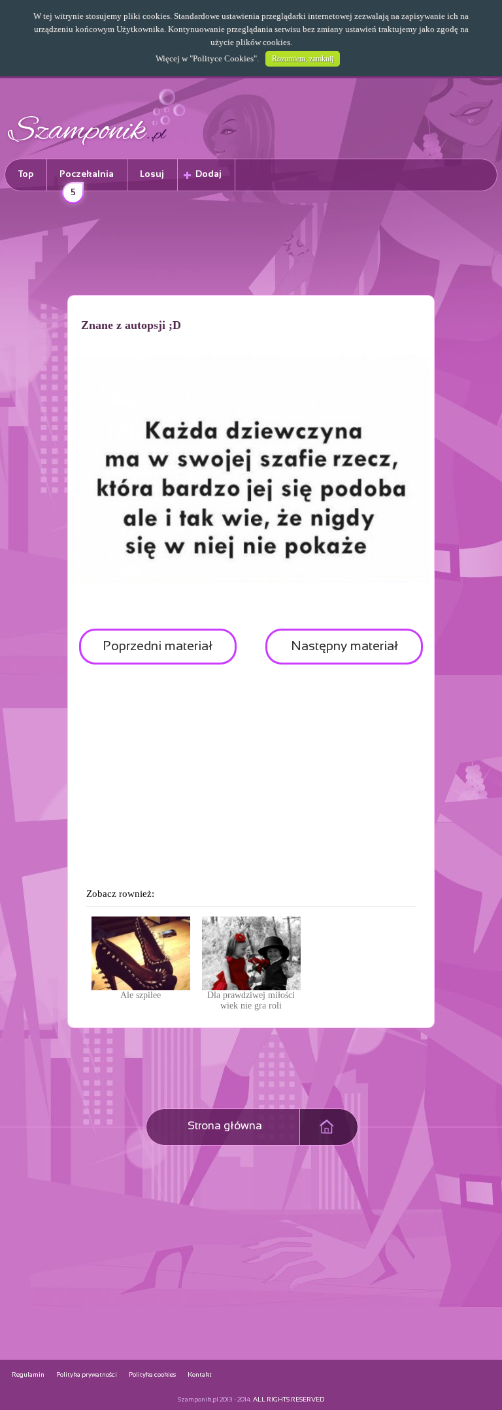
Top (25, 174)
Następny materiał (344, 646)
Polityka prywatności (86, 1375)
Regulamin (28, 1375)
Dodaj (208, 174)
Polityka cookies (152, 1375)
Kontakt (200, 1375)
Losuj (152, 174)
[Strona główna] (96, 147)
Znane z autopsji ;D (131, 325)
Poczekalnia (86, 180)
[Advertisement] (251, 245)
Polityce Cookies (223, 58)
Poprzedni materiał (157, 646)
